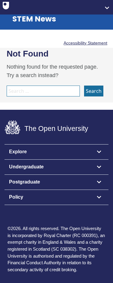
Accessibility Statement (85, 43)
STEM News (34, 19)
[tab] (56, 152)
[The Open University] (6, 7)
